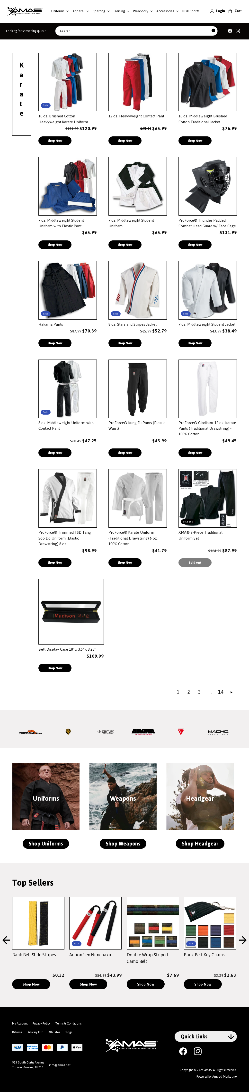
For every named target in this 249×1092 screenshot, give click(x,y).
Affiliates (54, 1032)
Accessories (165, 11)
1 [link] (178, 692)
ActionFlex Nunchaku (90, 954)
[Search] (213, 31)
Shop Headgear (200, 844)
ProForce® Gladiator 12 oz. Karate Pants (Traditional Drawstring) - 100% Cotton (207, 428)
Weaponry (140, 11)
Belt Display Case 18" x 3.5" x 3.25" (67, 649)
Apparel (78, 11)
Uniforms (57, 11)
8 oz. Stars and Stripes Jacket (132, 324)
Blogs (68, 1032)
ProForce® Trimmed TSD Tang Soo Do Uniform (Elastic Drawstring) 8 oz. (64, 538)
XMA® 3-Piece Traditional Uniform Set (200, 535)
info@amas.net (60, 1065)
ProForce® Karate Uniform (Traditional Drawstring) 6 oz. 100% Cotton (133, 538)
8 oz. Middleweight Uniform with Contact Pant (66, 425)
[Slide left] (6, 940)
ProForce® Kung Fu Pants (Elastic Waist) (136, 425)
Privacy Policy (42, 1023)
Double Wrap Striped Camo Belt (147, 958)
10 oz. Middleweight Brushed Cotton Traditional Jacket (202, 119)
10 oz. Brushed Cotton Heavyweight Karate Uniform (63, 119)
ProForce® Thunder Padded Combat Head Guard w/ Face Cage (207, 223)
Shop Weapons (123, 844)
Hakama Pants (50, 324)
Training (119, 11)
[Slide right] (243, 940)
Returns (17, 1032)
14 (220, 692)
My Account (20, 1023)
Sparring (99, 11)
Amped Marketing (224, 1076)
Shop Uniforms (46, 844)
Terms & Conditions (68, 1023)
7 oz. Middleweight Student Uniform (131, 223)
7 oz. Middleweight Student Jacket (206, 324)
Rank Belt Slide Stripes (34, 954)
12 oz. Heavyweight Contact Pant (136, 116)
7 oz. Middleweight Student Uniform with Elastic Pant (61, 223)
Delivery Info (35, 1032)
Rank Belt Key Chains (204, 954)
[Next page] (231, 692)
